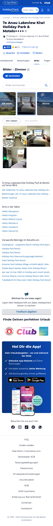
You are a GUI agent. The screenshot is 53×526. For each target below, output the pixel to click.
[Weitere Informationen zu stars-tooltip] (25, 31)
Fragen (47, 61)
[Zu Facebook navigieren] (13, 427)
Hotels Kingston (9, 215)
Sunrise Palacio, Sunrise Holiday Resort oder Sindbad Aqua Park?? (26, 276)
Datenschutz (26, 468)
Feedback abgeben (26, 311)
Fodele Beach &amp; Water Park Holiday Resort (24, 268)
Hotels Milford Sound (12, 219)
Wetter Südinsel (9, 197)
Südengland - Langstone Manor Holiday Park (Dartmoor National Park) (26, 244)
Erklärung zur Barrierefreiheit (26, 497)
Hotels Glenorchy (10, 231)
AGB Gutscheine (26, 491)
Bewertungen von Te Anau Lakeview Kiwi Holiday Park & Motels (26, 194)
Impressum (26, 508)
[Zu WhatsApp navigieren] (40, 427)
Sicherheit (26, 502)
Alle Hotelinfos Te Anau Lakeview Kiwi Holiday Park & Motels (26, 190)
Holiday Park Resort (11, 252)
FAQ (26, 439)
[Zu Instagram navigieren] (20, 427)
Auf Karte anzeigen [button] (15, 42)
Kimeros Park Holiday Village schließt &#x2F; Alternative (26, 264)
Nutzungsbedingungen (26, 462)
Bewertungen (23, 61)
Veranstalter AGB (26, 457)
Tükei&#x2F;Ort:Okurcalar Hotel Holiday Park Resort (26, 280)
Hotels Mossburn (10, 223)
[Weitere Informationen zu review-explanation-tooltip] (37, 47)
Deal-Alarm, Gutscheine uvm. (26, 451)
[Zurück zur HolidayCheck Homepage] (11, 10)
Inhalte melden (26, 445)
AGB (26, 485)
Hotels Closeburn (10, 227)
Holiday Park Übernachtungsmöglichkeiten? (22, 256)
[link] (42, 10)
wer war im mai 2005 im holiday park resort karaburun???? (26, 272)
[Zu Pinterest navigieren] (33, 427)
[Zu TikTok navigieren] (26, 427)
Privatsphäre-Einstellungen (26, 474)
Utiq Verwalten (26, 480)
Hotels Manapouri (10, 211)
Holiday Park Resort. (11, 248)
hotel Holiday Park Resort (14, 260)
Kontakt (35, 3)
